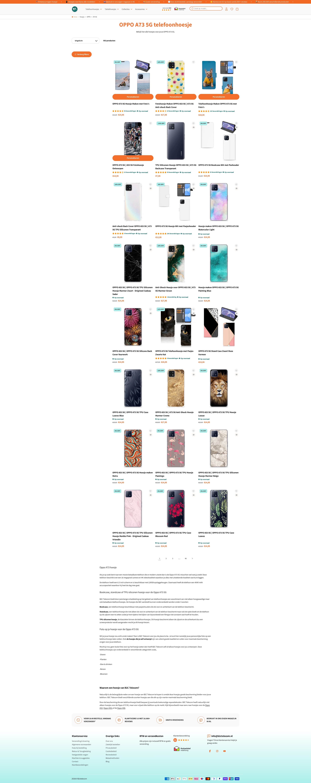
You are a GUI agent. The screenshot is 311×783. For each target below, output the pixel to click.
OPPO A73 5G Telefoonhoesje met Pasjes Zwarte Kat (174, 353)
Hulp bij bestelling (79, 748)
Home (75, 17)
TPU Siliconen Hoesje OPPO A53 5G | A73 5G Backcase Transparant (175, 167)
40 (186, 558)
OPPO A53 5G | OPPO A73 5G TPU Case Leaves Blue (130, 414)
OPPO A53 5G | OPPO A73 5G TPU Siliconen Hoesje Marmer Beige (218, 474)
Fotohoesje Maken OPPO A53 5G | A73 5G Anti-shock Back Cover (174, 105)
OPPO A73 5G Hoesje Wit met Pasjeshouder (175, 226)
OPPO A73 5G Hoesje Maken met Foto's (130, 103)
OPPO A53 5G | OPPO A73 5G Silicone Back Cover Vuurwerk (132, 353)
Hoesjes (82, 17)
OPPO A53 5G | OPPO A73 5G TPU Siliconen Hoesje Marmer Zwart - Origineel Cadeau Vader (132, 291)
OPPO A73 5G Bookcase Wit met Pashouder (218, 165)
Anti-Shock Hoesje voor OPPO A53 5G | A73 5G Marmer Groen (175, 289)
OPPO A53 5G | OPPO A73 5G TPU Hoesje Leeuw (217, 414)
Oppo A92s (108, 708)
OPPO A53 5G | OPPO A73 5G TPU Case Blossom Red (173, 534)
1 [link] (159, 558)
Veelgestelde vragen (80, 754)
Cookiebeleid (111, 751)
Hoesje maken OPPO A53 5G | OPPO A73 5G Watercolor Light (218, 228)
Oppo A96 (121, 708)
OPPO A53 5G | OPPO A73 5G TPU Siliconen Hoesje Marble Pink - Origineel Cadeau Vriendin (132, 536)
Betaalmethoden (112, 758)
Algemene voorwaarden (81, 744)
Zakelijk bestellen (113, 744)
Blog (107, 761)
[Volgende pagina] (192, 558)
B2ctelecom (82, 778)
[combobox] (206, 8)
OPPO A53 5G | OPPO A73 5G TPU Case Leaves (216, 534)
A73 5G (95, 17)
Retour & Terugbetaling (81, 751)
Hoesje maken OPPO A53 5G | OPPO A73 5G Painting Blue (218, 289)
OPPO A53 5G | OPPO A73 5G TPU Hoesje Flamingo (174, 474)
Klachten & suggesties (81, 758)
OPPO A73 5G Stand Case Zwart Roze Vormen (215, 353)
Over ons (109, 741)
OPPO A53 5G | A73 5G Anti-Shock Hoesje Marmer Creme (174, 414)
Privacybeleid (111, 748)
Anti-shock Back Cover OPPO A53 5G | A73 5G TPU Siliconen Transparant (132, 228)
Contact (75, 761)
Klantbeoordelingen (80, 765)
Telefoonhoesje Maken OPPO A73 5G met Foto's (217, 105)
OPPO (89, 17)
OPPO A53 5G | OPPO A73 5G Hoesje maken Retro (132, 474)
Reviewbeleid (111, 754)
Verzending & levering (80, 741)
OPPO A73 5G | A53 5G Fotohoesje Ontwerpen (128, 167)
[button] (206, 8)
